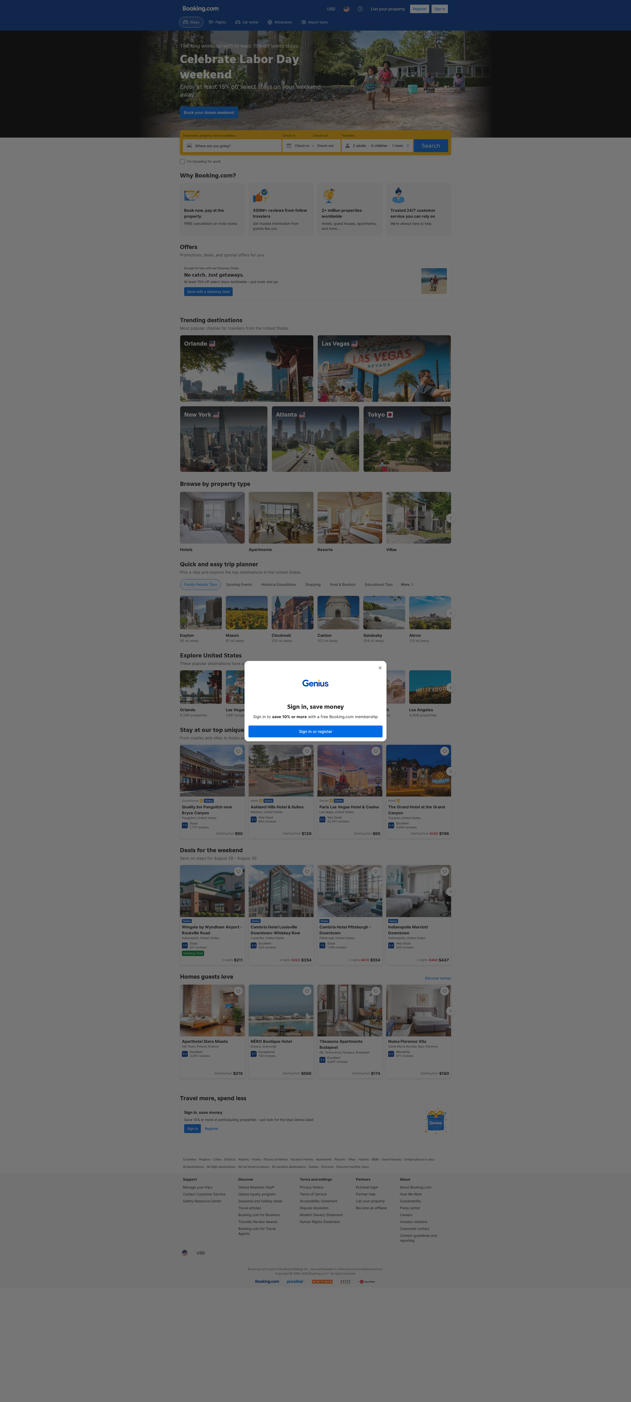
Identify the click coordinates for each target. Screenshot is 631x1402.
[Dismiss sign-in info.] (380, 667)
